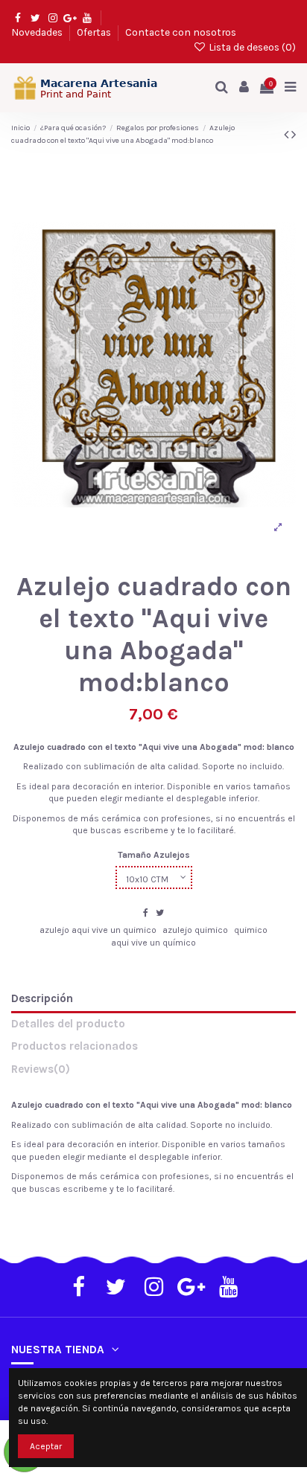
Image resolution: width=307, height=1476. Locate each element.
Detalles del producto (68, 1024)
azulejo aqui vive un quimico (97, 930)
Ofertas (95, 32)
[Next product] (293, 134)
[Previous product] (287, 134)
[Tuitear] (160, 913)
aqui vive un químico (153, 942)
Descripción (42, 998)
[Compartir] (145, 913)
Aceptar (46, 1446)
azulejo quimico (195, 930)
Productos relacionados (74, 1046)
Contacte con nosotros (180, 32)
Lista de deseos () (251, 47)
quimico (251, 930)
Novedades (38, 32)
